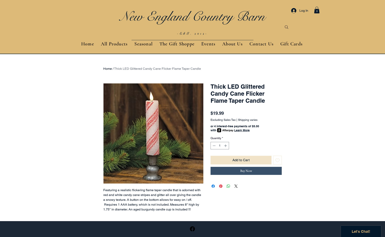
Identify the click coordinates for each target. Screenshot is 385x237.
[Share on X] (236, 186)
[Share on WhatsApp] (228, 186)
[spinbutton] (219, 145)
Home (107, 69)
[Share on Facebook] (213, 186)
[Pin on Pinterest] (220, 186)
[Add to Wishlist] (277, 160)
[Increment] (225, 145)
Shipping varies (247, 119)
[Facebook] (192, 228)
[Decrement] (213, 145)
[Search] (286, 27)
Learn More (242, 130)
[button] (317, 10)
